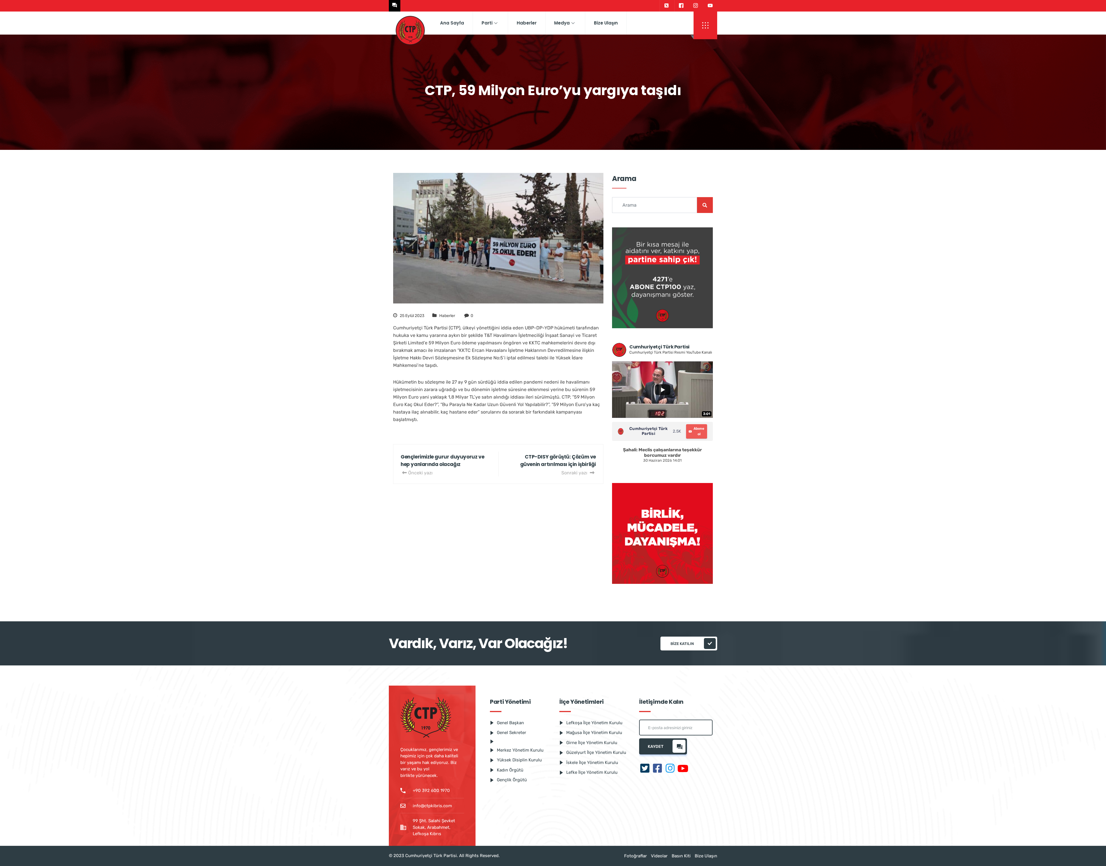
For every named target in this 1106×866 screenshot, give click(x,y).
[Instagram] (695, 6)
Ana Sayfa (452, 23)
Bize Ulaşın (606, 23)
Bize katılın (682, 644)
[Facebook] (681, 6)
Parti (487, 23)
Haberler (527, 23)
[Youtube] (710, 6)
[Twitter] (666, 6)
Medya (562, 23)
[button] (705, 25)
